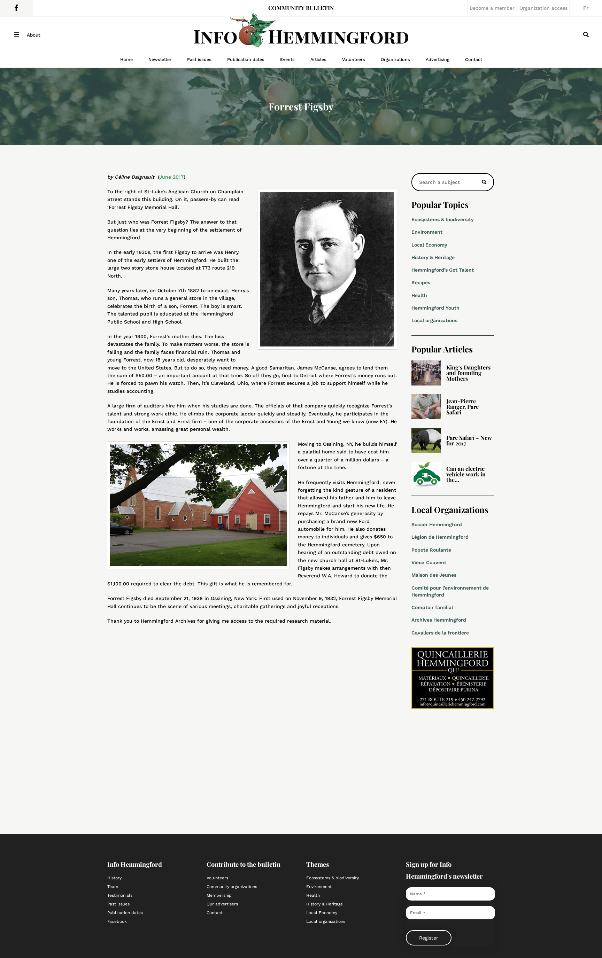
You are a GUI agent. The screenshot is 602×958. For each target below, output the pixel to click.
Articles (318, 59)
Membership (219, 895)
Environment (426, 232)
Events (287, 59)
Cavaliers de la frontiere (440, 633)
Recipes (420, 282)
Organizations (395, 59)
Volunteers (353, 59)
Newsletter (159, 59)
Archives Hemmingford (438, 620)
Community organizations (232, 886)
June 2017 (171, 177)
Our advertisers (222, 904)
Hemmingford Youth (435, 308)
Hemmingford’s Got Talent (442, 270)
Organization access (543, 8)
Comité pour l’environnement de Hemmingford (450, 591)
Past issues (199, 59)
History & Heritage (433, 257)
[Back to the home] (301, 34)
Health (419, 295)
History (114, 877)
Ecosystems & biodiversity (442, 219)
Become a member (492, 8)
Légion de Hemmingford (440, 537)
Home (126, 59)
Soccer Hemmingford (436, 524)
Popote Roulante (431, 550)
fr (586, 8)
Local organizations (434, 320)
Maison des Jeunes (433, 575)
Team (112, 886)
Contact (473, 59)
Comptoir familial (432, 607)
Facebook (117, 921)
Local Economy (429, 245)
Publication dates (245, 59)
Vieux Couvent (428, 562)
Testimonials (119, 895)
